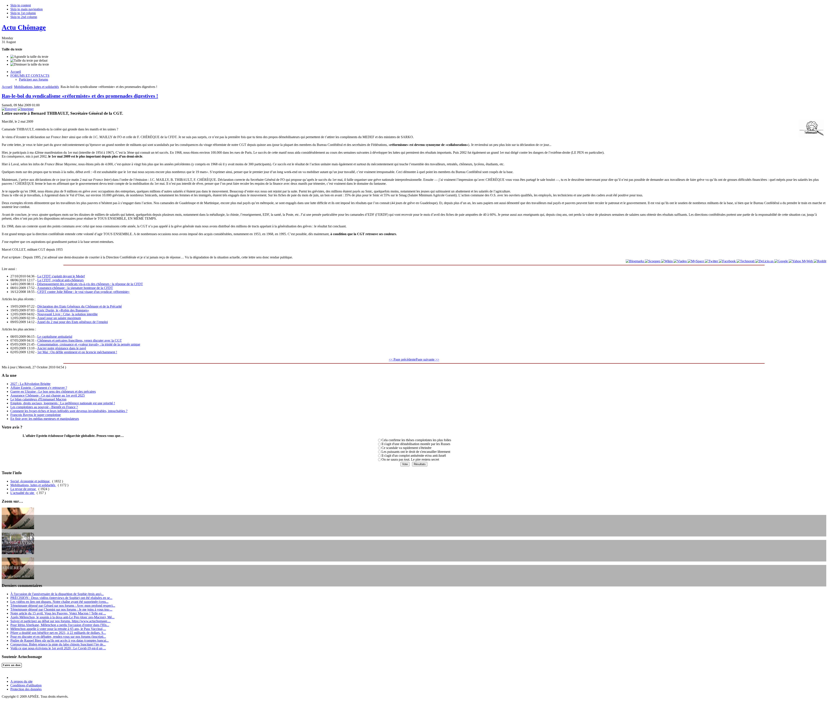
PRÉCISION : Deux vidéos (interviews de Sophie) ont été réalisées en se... (61, 598)
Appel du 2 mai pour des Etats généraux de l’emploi (72, 322)
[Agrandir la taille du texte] (29, 57)
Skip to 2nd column (23, 17)
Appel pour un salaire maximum (59, 318)
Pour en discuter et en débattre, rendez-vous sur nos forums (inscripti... (58, 636)
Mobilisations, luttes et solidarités (36, 87)
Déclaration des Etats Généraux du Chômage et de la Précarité (79, 306)
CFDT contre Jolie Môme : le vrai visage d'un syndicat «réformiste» (83, 292)
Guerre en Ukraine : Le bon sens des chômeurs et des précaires (53, 391)
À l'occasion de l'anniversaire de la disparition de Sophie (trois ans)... (57, 594)
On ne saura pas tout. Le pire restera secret (410, 459)
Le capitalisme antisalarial (54, 336)
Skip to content (20, 5)
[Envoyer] (9, 109)
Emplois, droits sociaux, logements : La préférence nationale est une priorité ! (62, 403)
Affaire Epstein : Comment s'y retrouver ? (38, 387)
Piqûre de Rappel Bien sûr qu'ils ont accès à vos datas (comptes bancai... (59, 640)
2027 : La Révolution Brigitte (30, 384)
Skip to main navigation (26, 9)
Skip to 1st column (23, 13)
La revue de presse (23, 489)
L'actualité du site (22, 493)
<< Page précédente (402, 359)
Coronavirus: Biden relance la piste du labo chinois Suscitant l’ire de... (58, 644)
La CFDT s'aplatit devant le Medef (61, 276)
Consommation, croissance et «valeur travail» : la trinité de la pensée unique (88, 344)
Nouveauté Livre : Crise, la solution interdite (67, 314)
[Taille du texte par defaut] (28, 61)
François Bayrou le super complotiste (35, 415)
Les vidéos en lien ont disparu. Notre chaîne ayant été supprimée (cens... (59, 602)
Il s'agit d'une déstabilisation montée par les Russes (415, 444)
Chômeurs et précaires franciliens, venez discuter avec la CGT (79, 340)
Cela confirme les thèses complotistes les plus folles (416, 440)
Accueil (7, 87)
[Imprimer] (26, 109)
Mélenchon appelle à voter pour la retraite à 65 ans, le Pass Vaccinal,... (58, 629)
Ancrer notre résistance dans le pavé (61, 348)
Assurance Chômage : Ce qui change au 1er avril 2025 (47, 395)
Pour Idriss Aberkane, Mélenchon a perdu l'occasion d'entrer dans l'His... (59, 625)
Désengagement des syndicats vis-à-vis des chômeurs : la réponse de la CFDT (90, 284)
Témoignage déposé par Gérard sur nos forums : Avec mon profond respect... (62, 605)
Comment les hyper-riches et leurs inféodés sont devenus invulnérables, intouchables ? (68, 411)
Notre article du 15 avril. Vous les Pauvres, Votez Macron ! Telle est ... (58, 613)
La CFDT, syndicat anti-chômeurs (60, 280)
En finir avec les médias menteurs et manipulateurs (44, 419)
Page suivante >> (427, 359)
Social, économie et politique (30, 481)
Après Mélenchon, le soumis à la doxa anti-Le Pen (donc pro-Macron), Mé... (62, 617)
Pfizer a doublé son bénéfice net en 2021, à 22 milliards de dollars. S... (58, 633)
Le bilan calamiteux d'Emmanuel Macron (38, 399)
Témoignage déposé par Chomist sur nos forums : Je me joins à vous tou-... (61, 609)
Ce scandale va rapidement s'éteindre (406, 448)
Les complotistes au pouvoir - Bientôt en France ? (44, 407)
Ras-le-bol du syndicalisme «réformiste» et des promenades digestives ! (80, 96)
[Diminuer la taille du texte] (29, 64)
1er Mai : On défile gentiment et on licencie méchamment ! (77, 352)
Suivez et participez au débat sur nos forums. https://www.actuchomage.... (60, 621)
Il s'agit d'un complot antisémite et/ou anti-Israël (413, 455)
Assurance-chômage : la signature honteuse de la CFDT (75, 288)
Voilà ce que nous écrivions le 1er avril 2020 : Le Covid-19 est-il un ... (58, 648)
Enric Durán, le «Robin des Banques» (63, 310)
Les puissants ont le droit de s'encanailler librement (415, 451)
